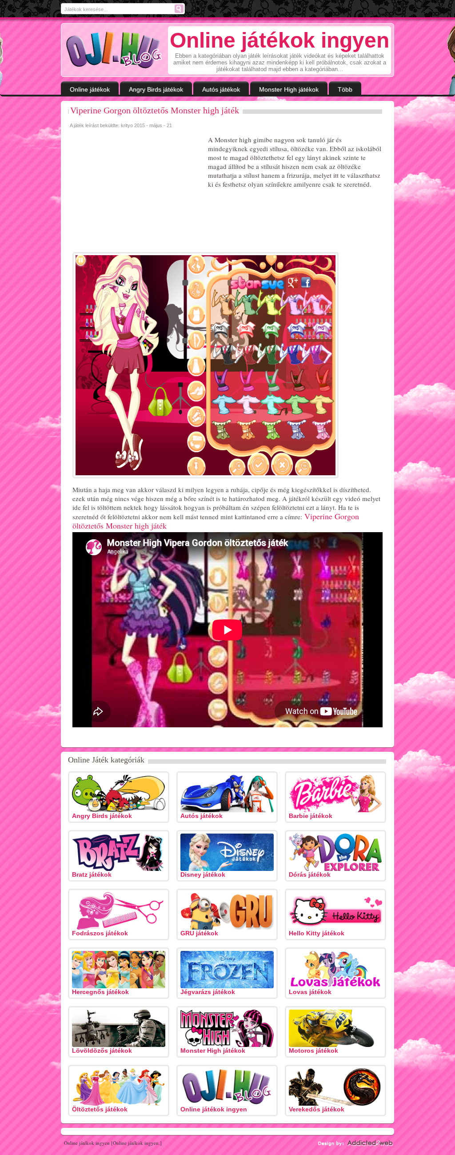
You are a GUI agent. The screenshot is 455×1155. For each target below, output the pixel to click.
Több (345, 89)
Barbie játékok (310, 815)
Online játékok (90, 89)
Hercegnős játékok (100, 991)
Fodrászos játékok (100, 933)
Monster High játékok (289, 89)
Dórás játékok (310, 874)
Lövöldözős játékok (102, 1050)
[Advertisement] (137, 190)
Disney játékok (202, 874)
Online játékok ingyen (213, 1109)
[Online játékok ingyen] (114, 50)
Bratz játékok (92, 874)
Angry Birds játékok (156, 89)
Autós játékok (221, 89)
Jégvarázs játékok (207, 991)
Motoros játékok (313, 1050)
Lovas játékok (310, 991)
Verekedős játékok (316, 1109)
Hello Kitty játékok (316, 933)
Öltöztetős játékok (100, 1109)
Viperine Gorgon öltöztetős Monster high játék (154, 110)
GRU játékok (199, 933)
